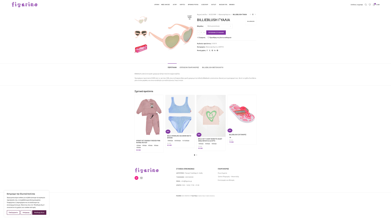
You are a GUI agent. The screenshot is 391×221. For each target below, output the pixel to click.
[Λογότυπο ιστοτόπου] (24, 4)
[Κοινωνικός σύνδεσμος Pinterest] (212, 50)
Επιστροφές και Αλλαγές (226, 180)
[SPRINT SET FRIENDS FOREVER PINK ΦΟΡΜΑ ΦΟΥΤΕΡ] (149, 117)
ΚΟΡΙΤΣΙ (221, 47)
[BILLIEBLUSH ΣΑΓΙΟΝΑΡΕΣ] (242, 113)
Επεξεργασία (13, 212)
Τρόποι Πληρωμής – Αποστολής (228, 176)
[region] (26, 204)
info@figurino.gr (186, 181)
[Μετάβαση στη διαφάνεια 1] (194, 155)
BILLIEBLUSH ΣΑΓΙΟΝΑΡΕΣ (237, 134)
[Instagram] (136, 178)
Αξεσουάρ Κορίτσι (225, 14)
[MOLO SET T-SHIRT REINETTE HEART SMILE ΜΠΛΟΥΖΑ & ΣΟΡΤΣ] (211, 116)
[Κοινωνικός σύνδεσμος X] (209, 50)
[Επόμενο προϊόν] (255, 14)
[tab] (172, 66)
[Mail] (141, 178)
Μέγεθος (200, 26)
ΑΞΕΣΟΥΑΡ (212, 14)
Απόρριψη (26, 212)
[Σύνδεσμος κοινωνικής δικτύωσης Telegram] (217, 50)
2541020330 (189, 177)
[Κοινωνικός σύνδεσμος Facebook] (207, 50)
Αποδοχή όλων (39, 212)
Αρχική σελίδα (202, 14)
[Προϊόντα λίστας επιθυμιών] (370, 5)
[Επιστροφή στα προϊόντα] (253, 14)
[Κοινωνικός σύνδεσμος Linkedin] (215, 50)
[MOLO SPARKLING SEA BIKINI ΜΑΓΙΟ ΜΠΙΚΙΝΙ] (180, 114)
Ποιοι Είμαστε (222, 173)
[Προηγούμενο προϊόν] (250, 14)
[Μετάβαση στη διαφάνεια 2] (196, 155)
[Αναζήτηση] (366, 5)
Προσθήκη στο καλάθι (216, 32)
